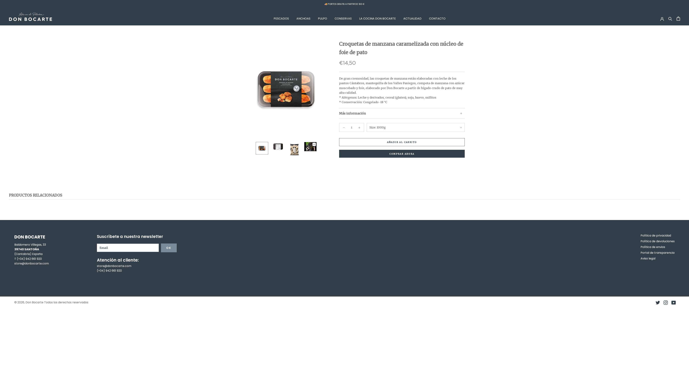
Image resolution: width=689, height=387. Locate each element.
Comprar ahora (401, 153)
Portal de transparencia (657, 253)
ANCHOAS (303, 18)
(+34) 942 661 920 (29, 259)
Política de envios (653, 247)
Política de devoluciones (658, 241)
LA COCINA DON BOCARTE (377, 18)
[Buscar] (670, 18)
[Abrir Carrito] (678, 18)
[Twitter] (658, 302)
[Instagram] (666, 302)
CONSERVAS (343, 18)
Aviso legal (648, 258)
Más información (352, 113)
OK (169, 248)
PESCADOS (281, 18)
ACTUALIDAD (412, 18)
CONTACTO (437, 18)
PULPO (322, 18)
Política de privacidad (656, 235)
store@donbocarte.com (31, 263)
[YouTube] (673, 302)
